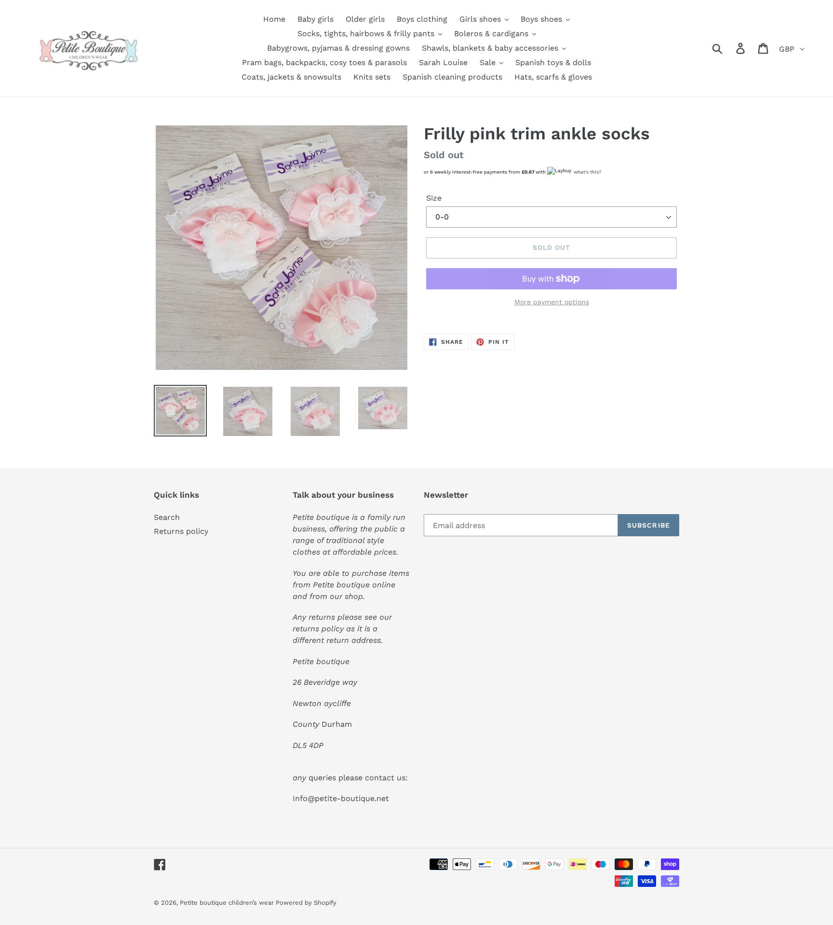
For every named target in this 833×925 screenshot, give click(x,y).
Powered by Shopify (306, 902)
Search (167, 517)
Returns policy (181, 531)
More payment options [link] (551, 302)
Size (434, 198)
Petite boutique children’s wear (228, 902)
